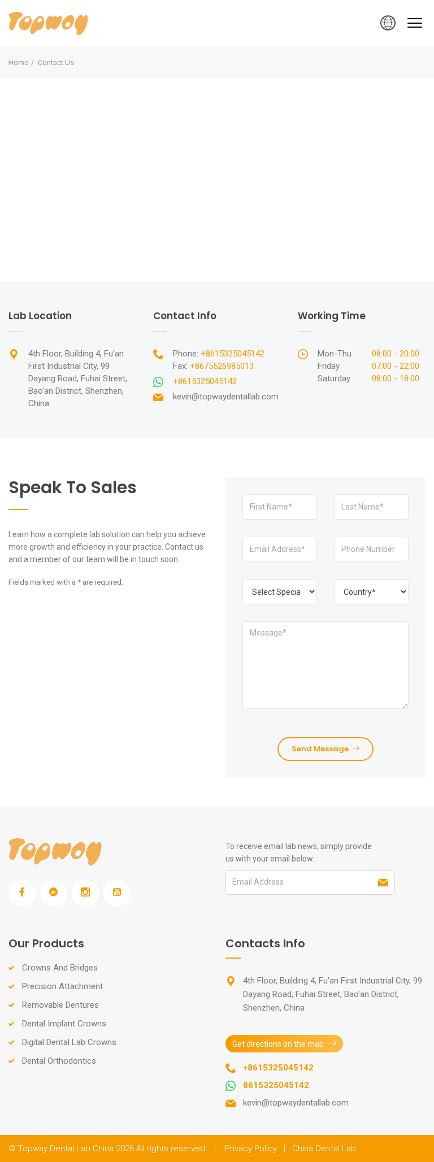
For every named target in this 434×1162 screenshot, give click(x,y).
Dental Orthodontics (59, 1061)
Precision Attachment (62, 986)
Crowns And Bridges (60, 968)
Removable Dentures (60, 1005)
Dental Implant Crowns (64, 1024)
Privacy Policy (251, 1148)
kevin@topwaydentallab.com (226, 396)
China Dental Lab (324, 1148)
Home (18, 62)
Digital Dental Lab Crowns (69, 1042)
